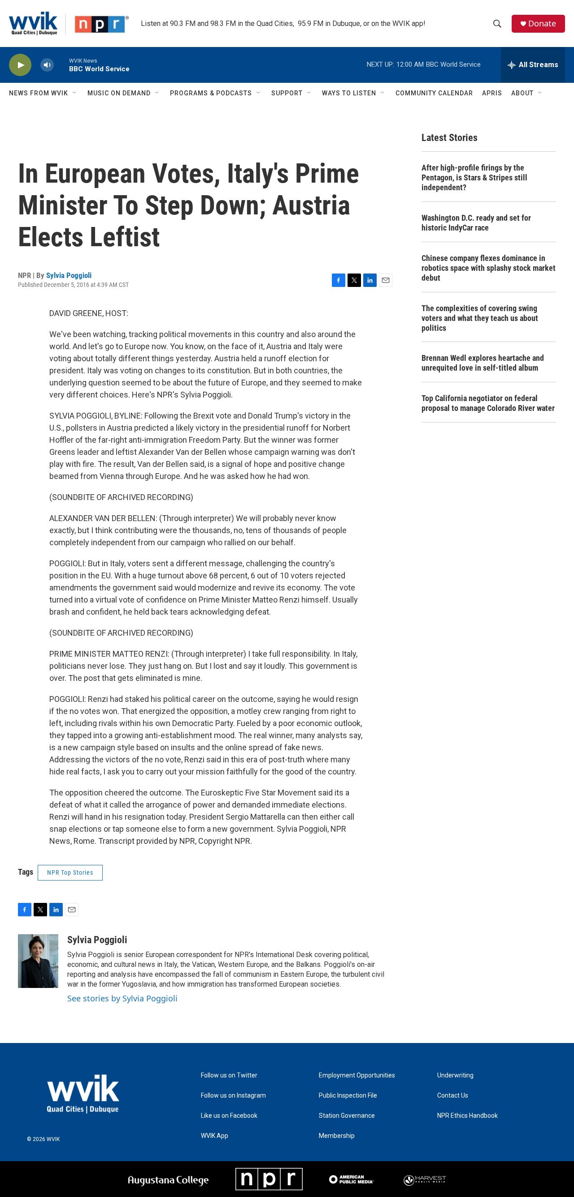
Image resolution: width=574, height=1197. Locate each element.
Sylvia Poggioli (68, 275)
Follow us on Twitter (229, 1075)
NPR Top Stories (70, 872)
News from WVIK (38, 93)
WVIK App (214, 1136)
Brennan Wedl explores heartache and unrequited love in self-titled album (483, 362)
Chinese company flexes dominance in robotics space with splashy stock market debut (489, 267)
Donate (542, 23)
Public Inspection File (348, 1095)
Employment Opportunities (357, 1075)
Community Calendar (434, 93)
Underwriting (455, 1075)
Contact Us (452, 1095)
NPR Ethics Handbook (467, 1115)
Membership (337, 1136)
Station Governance (347, 1115)
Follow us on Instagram (233, 1095)
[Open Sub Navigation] (74, 93)
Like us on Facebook (229, 1115)
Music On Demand (119, 93)
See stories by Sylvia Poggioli (122, 998)
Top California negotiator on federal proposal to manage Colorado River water (488, 403)
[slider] (61, 64)
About (522, 93)
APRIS (492, 93)
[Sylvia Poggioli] (38, 961)
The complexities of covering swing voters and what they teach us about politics (480, 318)
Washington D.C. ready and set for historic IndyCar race (476, 222)
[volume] (47, 65)
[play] (20, 65)
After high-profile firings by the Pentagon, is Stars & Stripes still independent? (474, 177)
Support (287, 93)
